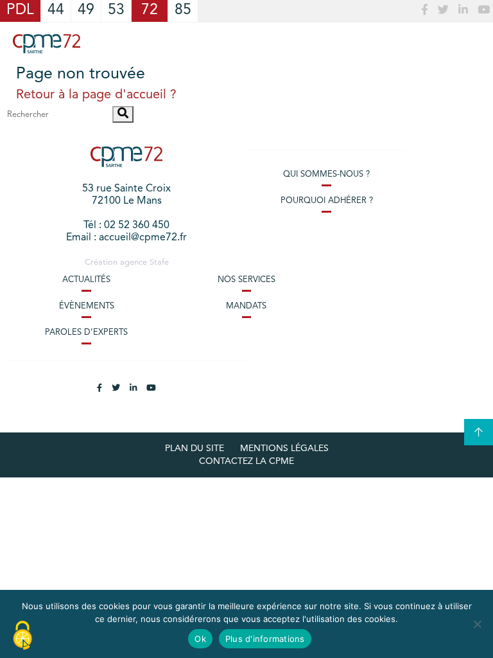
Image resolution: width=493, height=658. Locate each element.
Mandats (246, 306)
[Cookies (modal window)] (22, 636)
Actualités (86, 280)
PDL (20, 10)
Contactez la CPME (246, 461)
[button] (123, 114)
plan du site (194, 448)
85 (183, 10)
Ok (200, 639)
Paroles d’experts (86, 332)
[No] (477, 624)
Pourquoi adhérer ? (327, 201)
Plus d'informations (265, 639)
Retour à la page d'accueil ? (96, 95)
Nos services (246, 280)
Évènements (86, 306)
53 (116, 10)
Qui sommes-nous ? (326, 174)
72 (149, 10)
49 (86, 10)
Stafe (159, 262)
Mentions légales (284, 448)
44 (56, 10)
